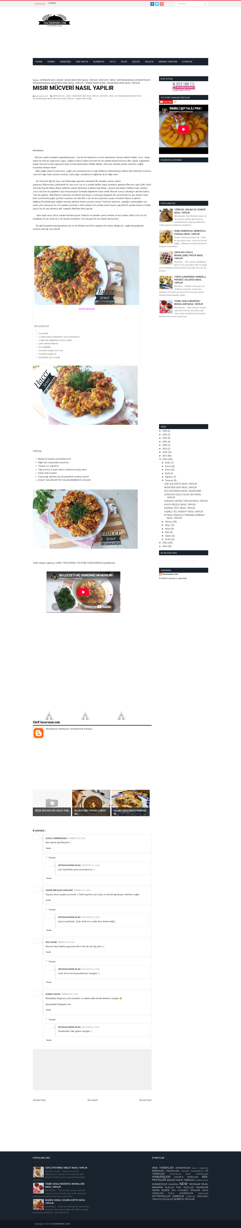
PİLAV (124, 61)
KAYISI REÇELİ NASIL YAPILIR (179, 504)
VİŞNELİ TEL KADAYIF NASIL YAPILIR (183, 511)
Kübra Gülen (53, 994)
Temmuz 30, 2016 (82, 890)
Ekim (168, 469)
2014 (165, 546)
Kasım (168, 466)
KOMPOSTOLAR (201, 1180)
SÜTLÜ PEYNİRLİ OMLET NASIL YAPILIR (66, 1168)
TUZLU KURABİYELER (180, 1193)
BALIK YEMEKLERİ (200, 1168)
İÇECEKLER (167, 1199)
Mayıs (168, 525)
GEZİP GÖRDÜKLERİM (197, 1174)
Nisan (168, 528)
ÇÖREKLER (190, 1196)
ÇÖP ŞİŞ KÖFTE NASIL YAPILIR (180, 484)
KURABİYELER (159, 1184)
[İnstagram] (167, 4)
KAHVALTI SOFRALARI (186, 1177)
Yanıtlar (52, 857)
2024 (165, 431)
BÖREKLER (158, 1171)
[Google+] (162, 4)
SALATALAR (202, 1187)
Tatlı (112, 61)
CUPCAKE (185, 1171)
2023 (165, 434)
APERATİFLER (59, 96)
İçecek (136, 61)
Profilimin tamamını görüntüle (173, 578)
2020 (165, 445)
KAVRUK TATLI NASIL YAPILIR (179, 508)
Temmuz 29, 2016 (77, 838)
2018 (165, 452)
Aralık (168, 462)
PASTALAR (194, 1184)
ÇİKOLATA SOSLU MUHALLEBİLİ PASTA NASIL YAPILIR (188, 255)
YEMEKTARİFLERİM (83, 99)
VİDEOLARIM (203, 1193)
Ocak (168, 539)
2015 (165, 542)
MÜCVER (104, 96)
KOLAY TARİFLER (185, 1180)
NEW (111, 96)
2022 (165, 438)
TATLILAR (195, 1190)
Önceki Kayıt (145, 1100)
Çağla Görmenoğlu (57, 838)
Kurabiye (98, 61)
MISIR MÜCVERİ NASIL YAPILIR (85, 96)
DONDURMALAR (197, 1171)
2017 (165, 456)
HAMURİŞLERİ (161, 1176)
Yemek (51, 61)
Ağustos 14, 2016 (91, 865)
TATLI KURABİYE (179, 1190)
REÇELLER (188, 1187)
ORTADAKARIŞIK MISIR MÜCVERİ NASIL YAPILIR (53, 99)
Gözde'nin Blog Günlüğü (59, 890)
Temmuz (169, 480)
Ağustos (169, 477)
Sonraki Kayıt (39, 1100)
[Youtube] (171, 4)
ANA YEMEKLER (163, 1167)
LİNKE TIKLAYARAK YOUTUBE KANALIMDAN (79, 563)
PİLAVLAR (169, 1187)
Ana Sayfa (93, 1100)
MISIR (68, 96)
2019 (165, 448)
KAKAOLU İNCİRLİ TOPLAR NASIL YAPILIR (186, 501)
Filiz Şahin (51, 942)
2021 (165, 441)
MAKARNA (173, 1184)
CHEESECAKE (172, 1171)
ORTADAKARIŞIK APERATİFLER (128, 96)
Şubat (168, 536)
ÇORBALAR (178, 1196)
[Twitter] (157, 4)
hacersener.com (170, 574)
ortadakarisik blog (69, 865)
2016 (165, 459)
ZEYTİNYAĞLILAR (161, 1196)
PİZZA (178, 1187)
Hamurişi (65, 61)
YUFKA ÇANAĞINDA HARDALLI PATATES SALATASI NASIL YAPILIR (190, 280)
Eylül (168, 473)
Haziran (169, 521)
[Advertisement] (148, 35)
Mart (167, 532)
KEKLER (171, 1180)
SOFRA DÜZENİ (160, 1190)
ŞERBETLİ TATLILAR (184, 1199)
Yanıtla (48, 848)
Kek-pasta (82, 61)
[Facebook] (152, 4)
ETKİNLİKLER (175, 1174)
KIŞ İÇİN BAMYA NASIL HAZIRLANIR (182, 491)
